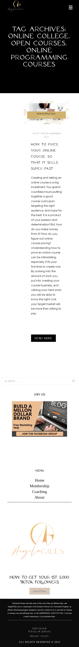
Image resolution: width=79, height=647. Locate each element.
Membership (39, 486)
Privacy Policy (39, 636)
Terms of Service (39, 631)
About (39, 497)
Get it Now (39, 591)
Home (39, 480)
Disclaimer (39, 628)
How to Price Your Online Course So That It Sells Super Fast (45, 156)
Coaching (39, 491)
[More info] (68, 7)
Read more (43, 338)
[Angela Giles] (15, 7)
